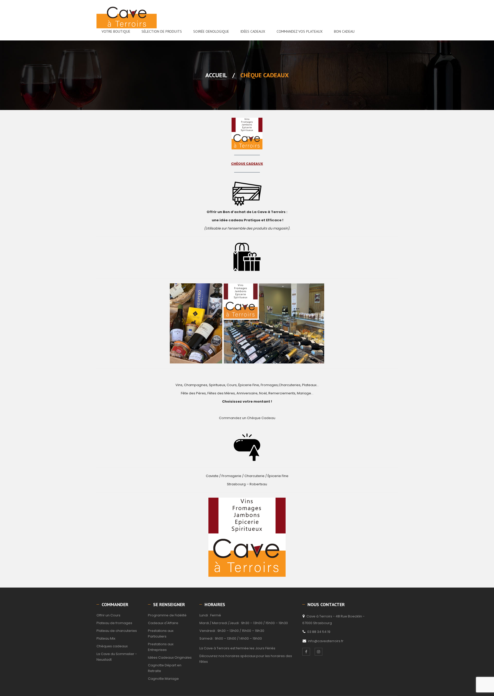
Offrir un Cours (108, 615)
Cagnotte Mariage (163, 678)
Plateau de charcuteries (116, 630)
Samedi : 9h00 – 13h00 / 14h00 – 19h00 (230, 638)
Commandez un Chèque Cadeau (247, 417)
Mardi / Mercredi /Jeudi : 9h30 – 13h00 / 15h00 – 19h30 (243, 623)
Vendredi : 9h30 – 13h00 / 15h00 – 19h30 (231, 630)
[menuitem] (115, 31)
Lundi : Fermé (210, 615)
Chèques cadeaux (112, 646)
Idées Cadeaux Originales (170, 657)
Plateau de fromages (114, 623)
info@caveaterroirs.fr (325, 641)
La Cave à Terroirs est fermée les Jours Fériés (237, 648)
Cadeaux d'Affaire (163, 623)
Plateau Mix (105, 638)
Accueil (216, 75)
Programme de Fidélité (167, 615)
